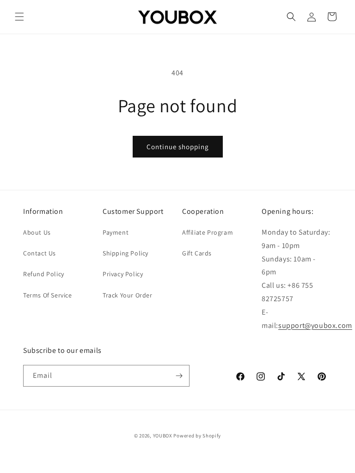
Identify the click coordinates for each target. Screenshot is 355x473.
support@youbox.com (315, 325)
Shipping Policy (125, 253)
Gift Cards (197, 253)
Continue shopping (178, 146)
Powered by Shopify (197, 435)
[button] (19, 16)
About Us (37, 232)
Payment (116, 232)
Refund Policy (43, 274)
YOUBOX (162, 435)
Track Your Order (128, 295)
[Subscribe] (179, 376)
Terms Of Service (47, 295)
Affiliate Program (207, 232)
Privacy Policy (123, 274)
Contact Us (39, 253)
